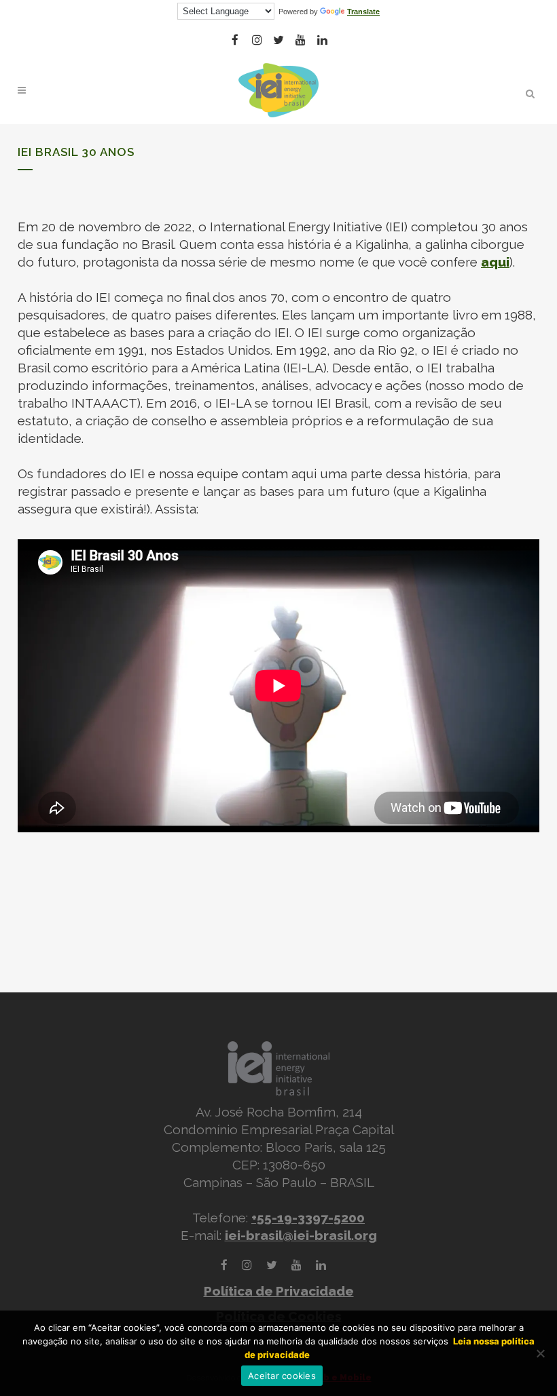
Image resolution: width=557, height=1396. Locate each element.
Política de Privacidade (279, 1290)
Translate (363, 11)
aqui (495, 261)
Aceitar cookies (282, 1375)
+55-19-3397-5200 (308, 1217)
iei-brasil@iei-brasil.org (301, 1235)
